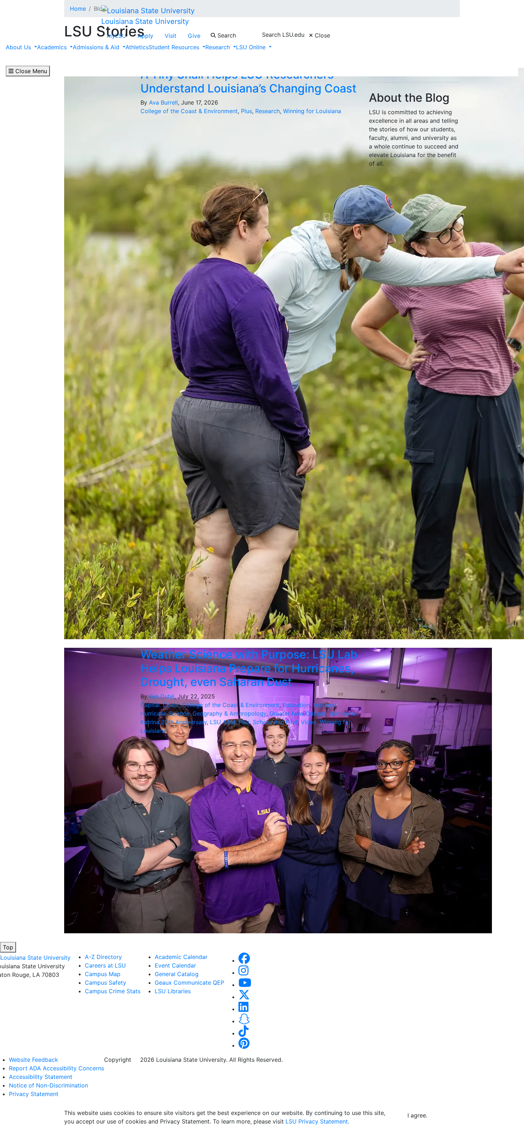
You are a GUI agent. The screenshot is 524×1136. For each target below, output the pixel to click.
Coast (171, 704)
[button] (244, 960)
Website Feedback (33, 1059)
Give (194, 35)
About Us (19, 47)
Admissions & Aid (97, 47)
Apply (145, 35)
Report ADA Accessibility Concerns (56, 1068)
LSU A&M (222, 722)
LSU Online (251, 47)
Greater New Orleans (297, 713)
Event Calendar (175, 965)
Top (8, 947)
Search (226, 35)
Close (321, 35)
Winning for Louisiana (312, 111)
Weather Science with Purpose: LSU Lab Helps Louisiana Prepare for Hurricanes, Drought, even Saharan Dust (249, 668)
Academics (52, 47)
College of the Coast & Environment (189, 111)
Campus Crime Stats (112, 991)
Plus (246, 111)
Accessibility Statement (40, 1076)
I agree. (417, 1115)
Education (296, 704)
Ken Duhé (161, 696)
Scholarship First (275, 722)
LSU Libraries (173, 991)
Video (309, 722)
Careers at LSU (105, 965)
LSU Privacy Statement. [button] (317, 1121)
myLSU (116, 35)
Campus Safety (105, 982)
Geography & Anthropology (229, 713)
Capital (150, 704)
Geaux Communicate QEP (189, 982)
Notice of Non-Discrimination (48, 1085)
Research (218, 47)
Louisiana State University (145, 21)
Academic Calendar (181, 956)
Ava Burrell (163, 102)
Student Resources (175, 47)
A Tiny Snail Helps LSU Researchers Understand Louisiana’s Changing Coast (248, 81)
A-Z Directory (103, 956)
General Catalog (177, 974)
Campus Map (102, 974)
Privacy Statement (33, 1093)
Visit (170, 35)
